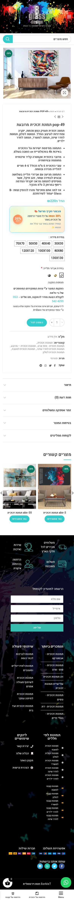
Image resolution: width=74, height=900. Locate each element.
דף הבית (61, 111)
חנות (52, 111)
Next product (55, 117)
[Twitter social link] (50, 365)
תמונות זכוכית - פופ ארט (51, 346)
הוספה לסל (37, 322)
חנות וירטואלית (31, 884)
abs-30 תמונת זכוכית (19, 513)
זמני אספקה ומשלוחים (57, 410)
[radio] (59, 243)
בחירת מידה (57, 237)
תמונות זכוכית (45, 343)
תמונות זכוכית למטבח (23, 349)
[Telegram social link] (40, 365)
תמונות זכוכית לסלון (53, 352)
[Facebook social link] (55, 365)
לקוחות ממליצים (60, 435)
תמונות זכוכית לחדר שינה (50, 349)
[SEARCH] (8, 39)
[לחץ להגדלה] (64, 92)
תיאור (67, 385)
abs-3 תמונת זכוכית (54, 513)
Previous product (63, 117)
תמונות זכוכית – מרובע (23, 346)
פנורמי (53, 358)
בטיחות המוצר (62, 423)
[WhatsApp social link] (45, 365)
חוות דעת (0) (63, 397)
